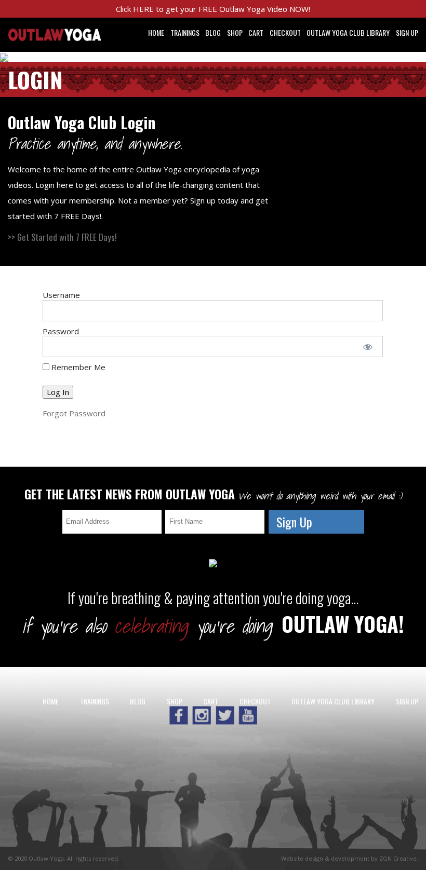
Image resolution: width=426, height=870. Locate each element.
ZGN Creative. (398, 858)
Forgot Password (74, 413)
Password (61, 331)
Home (156, 32)
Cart (255, 32)
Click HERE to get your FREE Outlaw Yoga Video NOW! (213, 9)
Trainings (184, 32)
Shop (235, 32)
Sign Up (407, 32)
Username (61, 295)
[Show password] (367, 346)
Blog (213, 32)
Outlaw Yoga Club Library (348, 32)
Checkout (285, 32)
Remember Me (77, 367)
